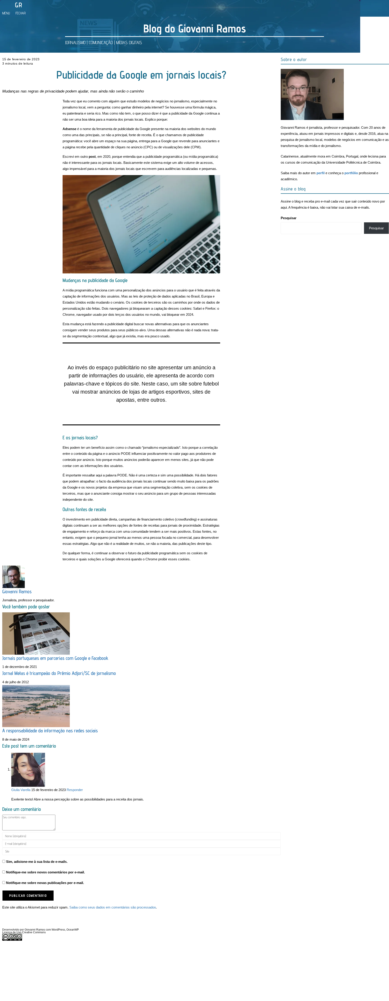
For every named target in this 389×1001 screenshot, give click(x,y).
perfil (321, 173)
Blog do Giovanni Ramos (194, 28)
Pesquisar (288, 218)
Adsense (69, 129)
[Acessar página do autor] (13, 576)
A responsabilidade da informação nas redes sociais (50, 730)
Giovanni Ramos (17, 591)
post (92, 156)
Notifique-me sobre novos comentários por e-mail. (45, 872)
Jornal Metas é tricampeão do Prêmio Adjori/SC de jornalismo (59, 673)
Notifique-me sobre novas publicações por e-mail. (45, 883)
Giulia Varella (20, 790)
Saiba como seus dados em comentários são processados (112, 907)
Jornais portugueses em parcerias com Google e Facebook (55, 658)
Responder (75, 790)
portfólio (351, 173)
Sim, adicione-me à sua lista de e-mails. (36, 861)
